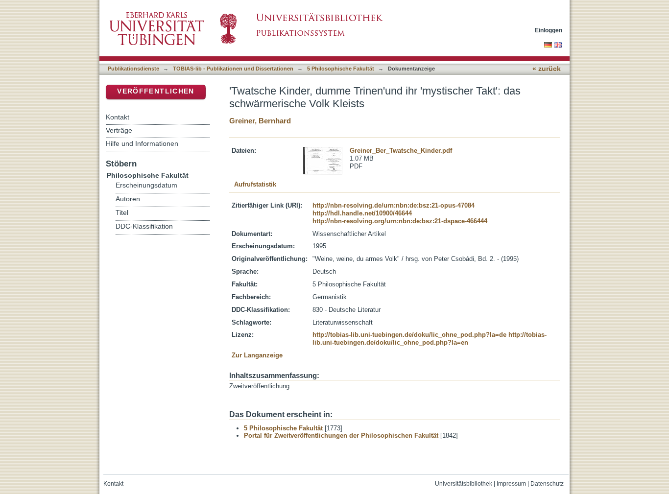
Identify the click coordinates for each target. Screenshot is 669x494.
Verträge (119, 130)
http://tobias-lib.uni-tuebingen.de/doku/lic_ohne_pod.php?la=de (409, 334)
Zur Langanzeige (257, 355)
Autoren (128, 199)
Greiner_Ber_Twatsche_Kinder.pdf (401, 150)
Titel (122, 212)
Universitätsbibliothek (463, 483)
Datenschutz (547, 483)
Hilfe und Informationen (142, 143)
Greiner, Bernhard (260, 121)
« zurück (546, 68)
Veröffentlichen (155, 91)
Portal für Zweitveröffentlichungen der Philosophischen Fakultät (341, 435)
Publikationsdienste (133, 68)
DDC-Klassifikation (144, 226)
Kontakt (117, 117)
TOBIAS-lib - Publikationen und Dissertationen (233, 68)
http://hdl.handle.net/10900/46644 (362, 213)
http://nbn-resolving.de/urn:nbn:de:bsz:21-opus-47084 (393, 205)
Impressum (511, 483)
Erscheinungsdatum (146, 185)
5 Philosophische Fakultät (340, 68)
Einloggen (548, 30)
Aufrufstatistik (255, 184)
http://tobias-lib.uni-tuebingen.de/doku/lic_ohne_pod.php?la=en (429, 338)
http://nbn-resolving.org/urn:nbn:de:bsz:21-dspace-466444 (399, 221)
